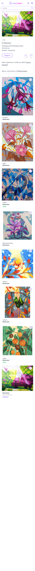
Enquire (6, 397)
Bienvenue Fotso (8, 243)
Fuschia (5, 117)
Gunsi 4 (5, 281)
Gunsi (4, 358)
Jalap (4, 163)
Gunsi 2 (5, 320)
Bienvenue (7, 43)
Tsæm (5, 202)
